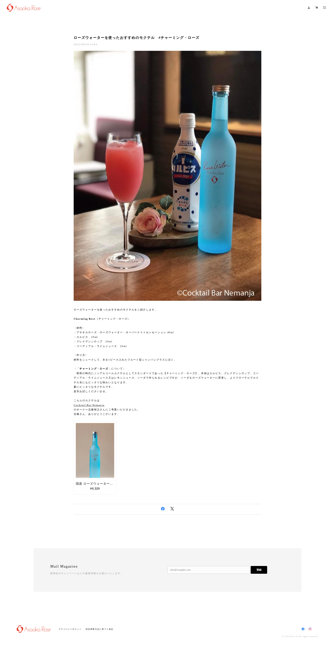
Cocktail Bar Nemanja (89, 405)
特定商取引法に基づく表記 (99, 629)
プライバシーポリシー (70, 629)
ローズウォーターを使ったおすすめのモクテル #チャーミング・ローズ (136, 38)
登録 (259, 569)
